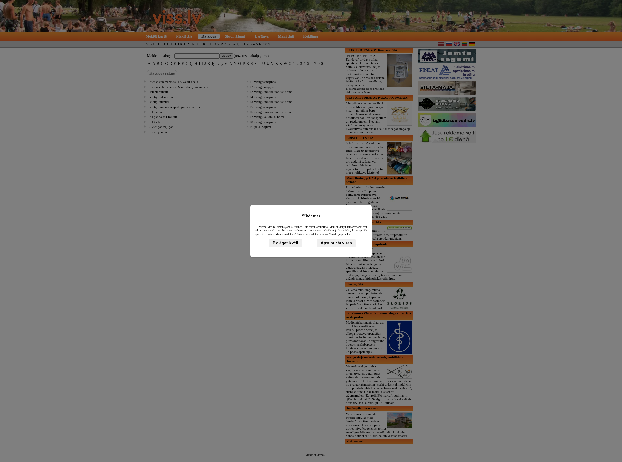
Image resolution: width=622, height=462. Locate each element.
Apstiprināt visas (336, 243)
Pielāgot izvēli (285, 243)
